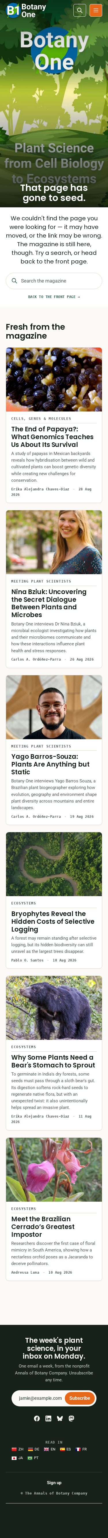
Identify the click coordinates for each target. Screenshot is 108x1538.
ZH (20, 1449)
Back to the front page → (54, 297)
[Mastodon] (71, 1418)
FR (84, 1449)
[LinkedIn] (48, 1418)
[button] (96, 10)
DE (37, 1449)
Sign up (54, 1482)
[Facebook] (37, 1418)
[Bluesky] (60, 1418)
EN (53, 1449)
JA (20, 1458)
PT (36, 1458)
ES (69, 1449)
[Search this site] (79, 10)
